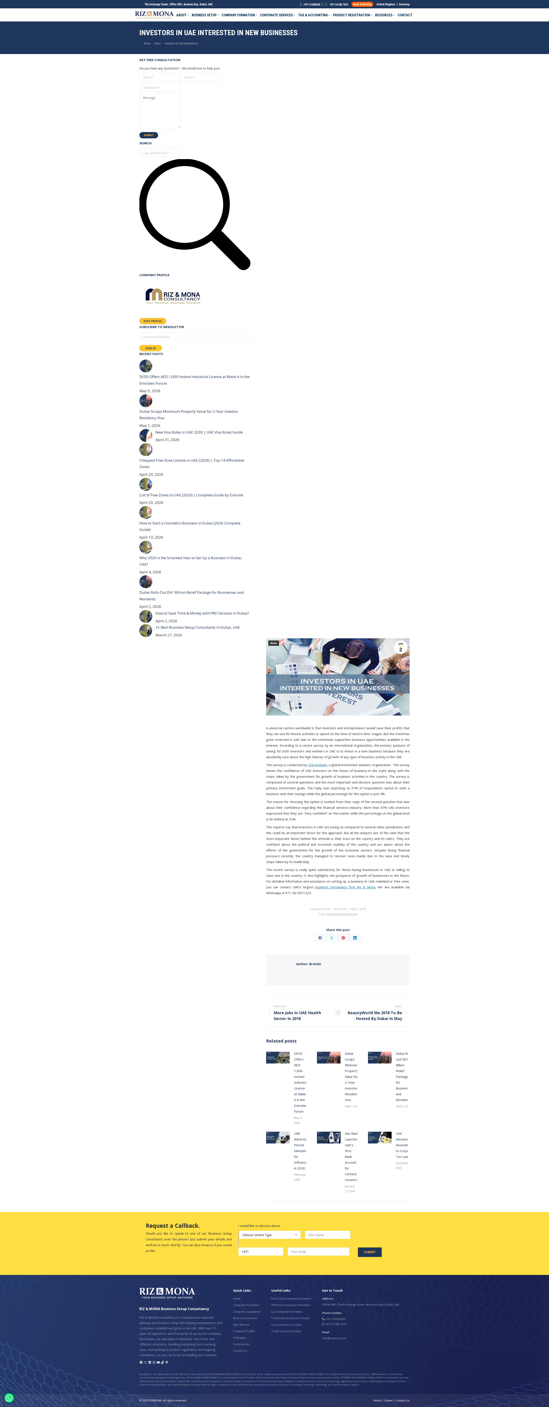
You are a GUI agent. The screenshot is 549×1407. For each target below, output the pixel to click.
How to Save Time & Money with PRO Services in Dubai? (202, 613)
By (340, 909)
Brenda (308, 964)
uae (354, 914)
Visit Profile (153, 321)
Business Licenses (245, 1318)
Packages (239, 1337)
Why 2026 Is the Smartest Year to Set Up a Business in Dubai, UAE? (190, 561)
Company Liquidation (247, 1312)
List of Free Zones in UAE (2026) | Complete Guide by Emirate (191, 495)
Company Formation (246, 1305)
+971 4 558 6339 (335, 1319)
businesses (333, 914)
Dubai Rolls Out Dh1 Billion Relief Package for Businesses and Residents (404, 1076)
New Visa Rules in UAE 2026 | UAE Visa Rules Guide (199, 432)
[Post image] (278, 1058)
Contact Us (240, 1351)
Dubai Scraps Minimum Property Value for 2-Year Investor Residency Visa (352, 1076)
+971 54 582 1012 (338, 4)
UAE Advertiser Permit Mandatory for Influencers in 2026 (302, 1150)
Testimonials (241, 1344)
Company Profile (244, 1331)
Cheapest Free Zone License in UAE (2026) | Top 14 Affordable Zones (191, 463)
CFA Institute (317, 765)
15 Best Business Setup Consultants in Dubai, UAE (197, 627)
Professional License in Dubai (290, 1318)
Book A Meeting (362, 4)
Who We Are (241, 1325)
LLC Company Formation (286, 1312)
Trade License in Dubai (286, 1331)
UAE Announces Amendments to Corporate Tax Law (406, 1145)
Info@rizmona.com (334, 1338)
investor (346, 914)
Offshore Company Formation (290, 1305)
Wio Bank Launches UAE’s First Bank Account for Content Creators (352, 1156)
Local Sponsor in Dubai (286, 1325)
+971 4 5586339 (311, 4)
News (273, 643)
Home (237, 1298)
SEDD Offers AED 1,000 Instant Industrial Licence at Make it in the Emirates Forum (301, 1082)
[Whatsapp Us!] (9, 1398)
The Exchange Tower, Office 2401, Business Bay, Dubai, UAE (179, 4)
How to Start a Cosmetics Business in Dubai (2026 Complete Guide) (189, 526)
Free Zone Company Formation (291, 1298)
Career (388, 1400)
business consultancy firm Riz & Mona (345, 887)
